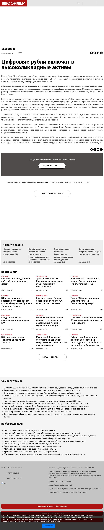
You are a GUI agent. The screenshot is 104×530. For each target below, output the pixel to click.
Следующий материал (52, 194)
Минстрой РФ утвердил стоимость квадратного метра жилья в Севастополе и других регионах (52, 341)
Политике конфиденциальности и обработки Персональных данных (51, 519)
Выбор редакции (12, 423)
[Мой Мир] (101, 53)
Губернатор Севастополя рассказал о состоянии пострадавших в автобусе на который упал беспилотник (86, 341)
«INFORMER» (46, 182)
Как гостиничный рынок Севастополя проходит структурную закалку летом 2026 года (42, 401)
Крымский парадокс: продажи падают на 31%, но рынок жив (31, 452)
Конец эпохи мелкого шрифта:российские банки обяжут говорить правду (37, 438)
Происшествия (41, 276)
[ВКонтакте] (91, 53)
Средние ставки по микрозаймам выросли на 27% (12, 251)
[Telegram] (98, 53)
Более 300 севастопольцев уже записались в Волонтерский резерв (85, 301)
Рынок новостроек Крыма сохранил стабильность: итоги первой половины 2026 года (42, 390)
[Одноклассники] (94, 53)
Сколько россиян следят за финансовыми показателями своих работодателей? (63, 254)
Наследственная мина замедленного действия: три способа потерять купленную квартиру (44, 441)
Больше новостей (50, 357)
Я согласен (48, 526)
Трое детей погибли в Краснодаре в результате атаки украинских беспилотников (49, 282)
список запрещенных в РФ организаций (52, 506)
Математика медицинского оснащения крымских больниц (30, 449)
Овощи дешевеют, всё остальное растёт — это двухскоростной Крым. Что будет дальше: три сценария (50, 436)
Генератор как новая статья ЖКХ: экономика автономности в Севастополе (37, 411)
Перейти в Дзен (50, 165)
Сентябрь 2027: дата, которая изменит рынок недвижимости (31, 444)
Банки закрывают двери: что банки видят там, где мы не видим (90, 251)
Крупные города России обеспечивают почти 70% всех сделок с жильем (49, 301)
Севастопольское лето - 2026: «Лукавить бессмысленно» (29, 430)
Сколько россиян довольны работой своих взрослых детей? (16, 281)
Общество (4, 276)
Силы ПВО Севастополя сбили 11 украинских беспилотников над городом (87, 320)
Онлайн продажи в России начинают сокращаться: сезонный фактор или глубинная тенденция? (39, 254)
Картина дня (9, 272)
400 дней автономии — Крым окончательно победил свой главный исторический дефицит (44, 409)
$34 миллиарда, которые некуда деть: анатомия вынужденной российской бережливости (44, 454)
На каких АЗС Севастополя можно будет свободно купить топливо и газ (85, 281)
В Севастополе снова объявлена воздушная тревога (13, 340)
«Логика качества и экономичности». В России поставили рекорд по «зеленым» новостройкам (46, 403)
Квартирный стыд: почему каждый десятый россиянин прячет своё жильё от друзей (42, 433)
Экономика (8, 48)
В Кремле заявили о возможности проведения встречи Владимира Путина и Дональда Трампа (16, 302)
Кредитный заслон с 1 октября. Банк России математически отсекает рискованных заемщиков (46, 406)
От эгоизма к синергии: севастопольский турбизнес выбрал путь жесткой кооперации (42, 393)
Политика (4, 296)
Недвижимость (41, 296)
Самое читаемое (11, 381)
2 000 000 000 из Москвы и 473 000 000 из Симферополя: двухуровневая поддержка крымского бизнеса (50, 388)
